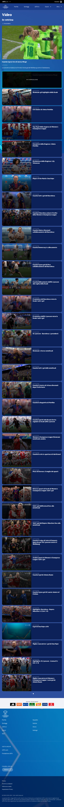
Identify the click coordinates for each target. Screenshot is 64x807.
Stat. (3, 734)
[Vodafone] (51, 704)
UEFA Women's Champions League (5, 6)
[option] (32, 79)
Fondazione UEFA (7, 753)
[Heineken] (32, 704)
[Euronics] (45, 704)
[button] (48, 6)
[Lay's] (38, 704)
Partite (4, 720)
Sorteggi (4, 723)
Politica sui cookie (6, 786)
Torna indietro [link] (7, 23)
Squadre (35, 720)
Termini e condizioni (7, 783)
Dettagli (35, 730)
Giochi (4, 730)
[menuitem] (17, 6)
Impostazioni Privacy (7, 789)
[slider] (32, 55)
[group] (12, 57)
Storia (34, 727)
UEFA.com (5, 750)
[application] (32, 42)
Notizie (35, 723)
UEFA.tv (4, 727)
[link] (16, 6)
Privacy (4, 781)
